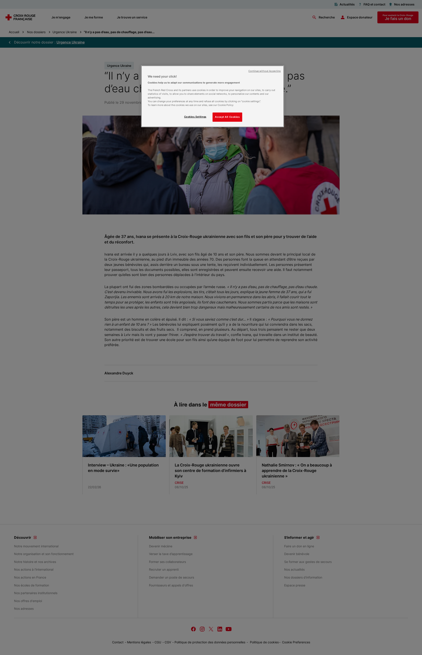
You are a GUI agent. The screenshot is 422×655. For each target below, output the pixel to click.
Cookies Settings (195, 116)
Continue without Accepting (264, 71)
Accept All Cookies (227, 116)
